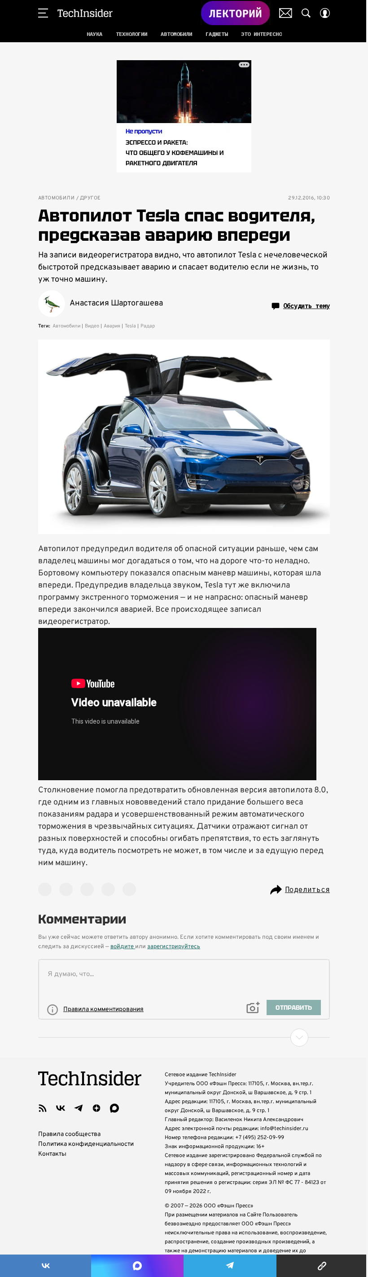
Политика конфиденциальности (86, 1144)
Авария (112, 326)
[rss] (42, 1108)
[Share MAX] (137, 1266)
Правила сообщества (69, 1134)
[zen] (96, 1108)
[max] (114, 1108)
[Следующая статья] (184, 1038)
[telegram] (78, 1108)
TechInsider (85, 13)
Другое (90, 198)
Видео (92, 326)
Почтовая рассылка (285, 13)
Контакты (52, 1154)
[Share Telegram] (230, 1266)
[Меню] (43, 13)
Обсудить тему (306, 306)
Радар (147, 326)
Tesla (130, 326)
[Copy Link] (322, 1266)
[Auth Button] (325, 13)
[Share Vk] (45, 1266)
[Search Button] (306, 13)
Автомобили (56, 198)
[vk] (60, 1108)
